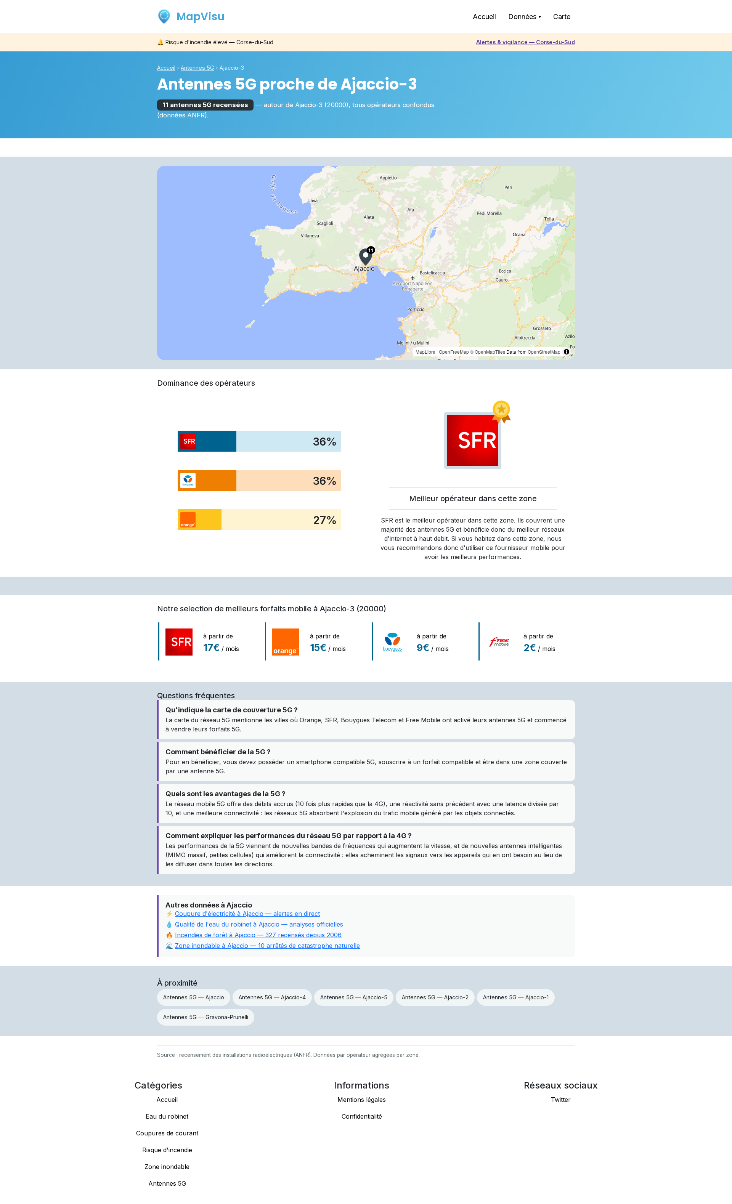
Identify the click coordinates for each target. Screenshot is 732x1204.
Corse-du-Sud (525, 42)
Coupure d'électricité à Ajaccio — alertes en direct (247, 913)
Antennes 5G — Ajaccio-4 (272, 997)
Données (524, 17)
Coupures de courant (167, 1133)
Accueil (484, 17)
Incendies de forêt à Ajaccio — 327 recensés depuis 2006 (258, 935)
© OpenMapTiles (487, 351)
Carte (561, 17)
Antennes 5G (197, 67)
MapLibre (425, 351)
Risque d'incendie (167, 1150)
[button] (365, 257)
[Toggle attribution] (566, 351)
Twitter (561, 1099)
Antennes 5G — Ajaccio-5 (353, 997)
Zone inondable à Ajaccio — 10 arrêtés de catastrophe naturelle (267, 945)
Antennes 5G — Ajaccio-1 (516, 997)
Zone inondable (166, 1166)
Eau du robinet (167, 1116)
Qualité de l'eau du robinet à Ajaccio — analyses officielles (259, 924)
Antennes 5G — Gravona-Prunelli (205, 1017)
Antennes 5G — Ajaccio (193, 997)
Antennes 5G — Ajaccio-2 (435, 997)
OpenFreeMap (454, 351)
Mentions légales (361, 1099)
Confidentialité (362, 1116)
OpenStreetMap (544, 351)
